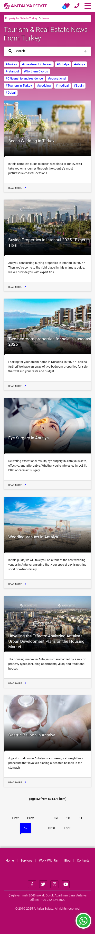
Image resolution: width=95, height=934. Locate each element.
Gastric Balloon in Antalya (31, 735)
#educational (57, 78)
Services (26, 860)
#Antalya (63, 64)
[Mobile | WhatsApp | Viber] (76, 6)
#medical (62, 85)
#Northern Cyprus (36, 71)
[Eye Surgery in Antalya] (47, 425)
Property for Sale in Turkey (21, 18)
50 (68, 818)
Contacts (83, 860)
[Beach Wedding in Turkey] (47, 128)
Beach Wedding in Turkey (31, 140)
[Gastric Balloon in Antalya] (47, 723)
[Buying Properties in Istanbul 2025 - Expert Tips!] (47, 227)
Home (10, 860)
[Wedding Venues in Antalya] (47, 524)
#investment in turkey (37, 64)
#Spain (79, 85)
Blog (67, 860)
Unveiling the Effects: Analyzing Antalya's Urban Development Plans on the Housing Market (46, 641)
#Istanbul (12, 71)
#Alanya (79, 64)
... (43, 818)
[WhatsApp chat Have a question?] (83, 923)
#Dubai (11, 92)
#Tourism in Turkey (19, 85)
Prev (30, 818)
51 (80, 818)
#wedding (44, 85)
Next (51, 828)
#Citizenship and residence (24, 78)
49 (56, 818)
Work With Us (48, 860)
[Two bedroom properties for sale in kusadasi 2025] (47, 326)
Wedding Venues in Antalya (33, 536)
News (45, 18)
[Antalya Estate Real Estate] (25, 5)
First (15, 818)
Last (67, 828)
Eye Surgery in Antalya (28, 437)
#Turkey (11, 64)
